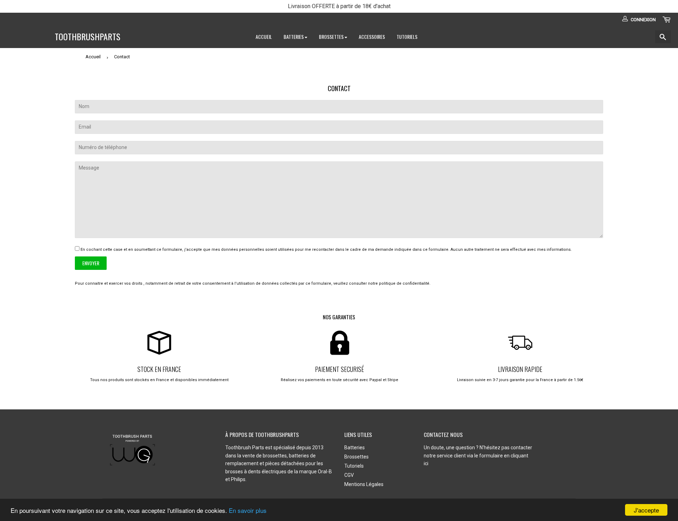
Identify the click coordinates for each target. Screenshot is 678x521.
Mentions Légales (363, 484)
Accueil (264, 36)
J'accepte (646, 509)
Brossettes (332, 36)
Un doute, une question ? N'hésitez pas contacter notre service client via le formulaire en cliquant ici (478, 455)
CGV (349, 475)
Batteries (294, 36)
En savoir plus (248, 510)
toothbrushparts (87, 37)
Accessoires (372, 36)
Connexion (643, 19)
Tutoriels (407, 36)
